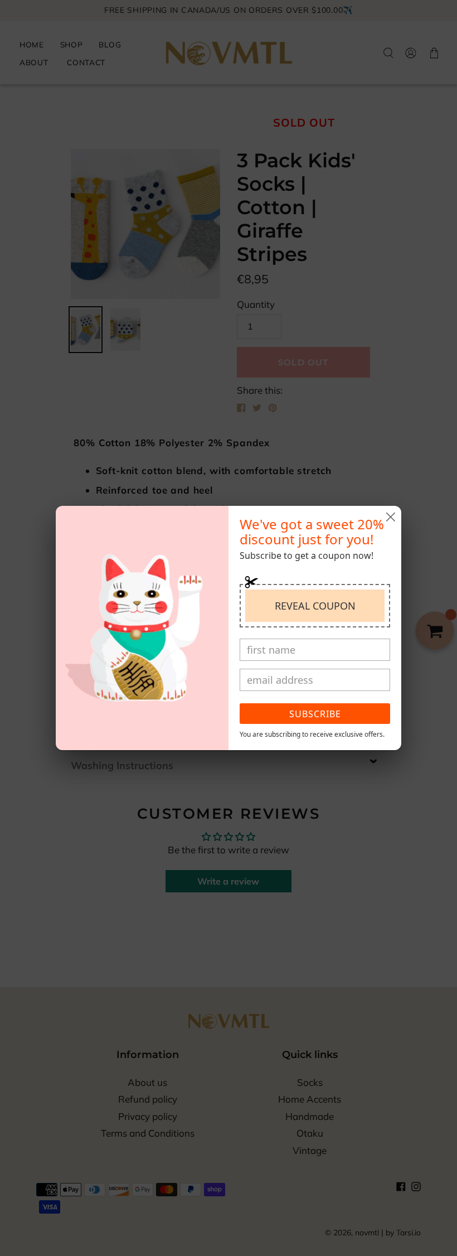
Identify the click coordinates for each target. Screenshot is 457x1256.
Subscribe (315, 714)
